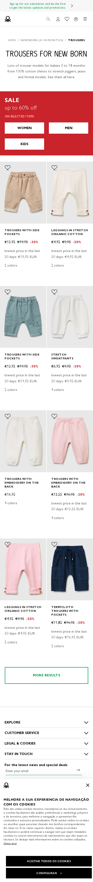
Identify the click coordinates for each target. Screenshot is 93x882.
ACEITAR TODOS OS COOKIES (49, 861)
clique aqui (10, 843)
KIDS (24, 144)
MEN (68, 128)
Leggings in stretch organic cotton (69, 232)
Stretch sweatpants (62, 356)
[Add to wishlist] (7, 167)
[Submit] (78, 770)
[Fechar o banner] (87, 785)
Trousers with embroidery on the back (22, 482)
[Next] (72, 6)
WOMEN (24, 128)
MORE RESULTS (46, 675)
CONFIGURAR (46, 873)
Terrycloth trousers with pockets (64, 610)
